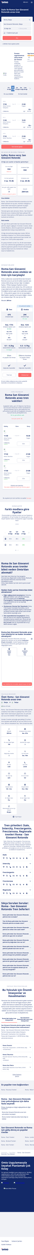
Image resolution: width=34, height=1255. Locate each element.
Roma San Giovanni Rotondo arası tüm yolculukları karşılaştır (14, 1113)
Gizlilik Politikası (6, 1244)
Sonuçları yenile (15, 418)
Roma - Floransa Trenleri (9, 1090)
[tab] (8, 94)
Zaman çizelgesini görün (9, 194)
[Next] (30, 88)
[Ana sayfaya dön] (4, 2)
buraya (29, 498)
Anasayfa (4, 1153)
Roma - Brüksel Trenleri (8, 1141)
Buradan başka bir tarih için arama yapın (17, 487)
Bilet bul (9, 171)
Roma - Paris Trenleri (7, 1137)
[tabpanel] (17, 671)
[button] (10, 28)
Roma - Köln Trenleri (7, 1145)
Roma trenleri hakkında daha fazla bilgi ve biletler (15, 1118)
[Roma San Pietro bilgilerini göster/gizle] (30, 1067)
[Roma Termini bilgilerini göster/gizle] (30, 1047)
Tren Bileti (12, 1153)
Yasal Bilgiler (5, 1241)
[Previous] (5, 532)
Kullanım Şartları (17, 1241)
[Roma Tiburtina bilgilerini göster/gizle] (30, 1057)
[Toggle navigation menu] (32, 2)
